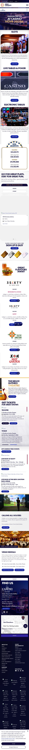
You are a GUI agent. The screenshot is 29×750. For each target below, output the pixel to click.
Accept (13, 743)
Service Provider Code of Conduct (7, 659)
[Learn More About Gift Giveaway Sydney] (9, 205)
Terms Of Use (18, 654)
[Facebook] (4, 612)
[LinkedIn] (23, 670)
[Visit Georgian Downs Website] (6, 726)
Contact (4, 668)
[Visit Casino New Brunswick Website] (6, 710)
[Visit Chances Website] (14, 726)
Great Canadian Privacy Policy (8, 738)
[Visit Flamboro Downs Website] (23, 710)
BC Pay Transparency (6, 661)
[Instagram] (7, 612)
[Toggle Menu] (27, 5)
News (3, 646)
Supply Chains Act (6, 656)
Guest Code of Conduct (20, 650)
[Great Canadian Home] (5, 5)
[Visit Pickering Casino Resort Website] (14, 682)
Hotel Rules (18, 661)
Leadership (4, 648)
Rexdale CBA (4, 663)
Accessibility (18, 657)
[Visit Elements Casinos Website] (14, 695)
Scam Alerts (4, 670)
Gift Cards (17, 659)
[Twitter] (18, 670)
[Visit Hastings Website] (23, 726)
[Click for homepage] (2, 10)
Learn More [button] (13, 423)
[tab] (14, 579)
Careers (3, 649)
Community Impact (6, 651)
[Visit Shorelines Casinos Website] (23, 695)
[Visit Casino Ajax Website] (6, 695)
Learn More (5, 223)
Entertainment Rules (20, 662)
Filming (3, 665)
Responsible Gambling (7, 655)
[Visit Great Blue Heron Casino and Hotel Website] (23, 682)
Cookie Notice (18, 648)
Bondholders (5, 653)
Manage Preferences (13, 747)
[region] (14, 426)
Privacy (16, 647)
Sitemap (3, 672)
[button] (27, 10)
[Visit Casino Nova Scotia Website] (14, 710)
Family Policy (18, 655)
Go (26, 625)
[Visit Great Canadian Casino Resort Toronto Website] (6, 682)
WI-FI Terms (17, 652)
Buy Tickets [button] (5, 423)
